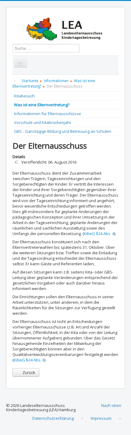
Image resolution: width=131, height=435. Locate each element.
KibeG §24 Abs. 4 (99, 233)
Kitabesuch (24, 96)
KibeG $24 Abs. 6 (29, 360)
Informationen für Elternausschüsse (47, 113)
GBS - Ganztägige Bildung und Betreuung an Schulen (62, 131)
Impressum (101, 418)
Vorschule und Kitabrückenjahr (42, 122)
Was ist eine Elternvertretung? (41, 104)
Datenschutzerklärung (53, 418)
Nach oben (111, 405)
